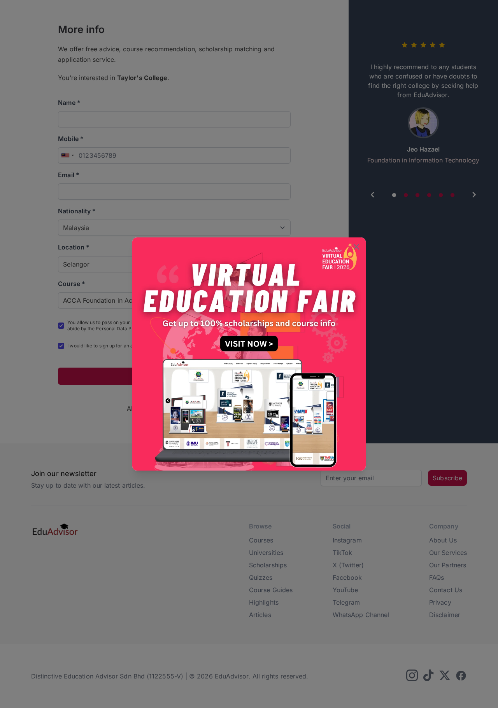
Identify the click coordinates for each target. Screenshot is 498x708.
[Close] (356, 247)
